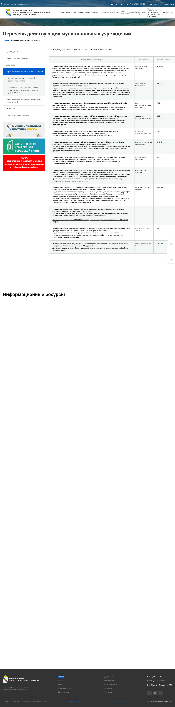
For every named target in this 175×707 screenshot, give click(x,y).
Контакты (165, 12)
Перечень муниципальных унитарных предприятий (23, 100)
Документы (106, 12)
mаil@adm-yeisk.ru (157, 681)
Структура (10, 65)
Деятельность (96, 12)
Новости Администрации (17, 115)
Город (75, 12)
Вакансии (10, 109)
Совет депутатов (125, 12)
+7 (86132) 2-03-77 (137, 4)
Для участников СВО (142, 12)
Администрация (84, 12)
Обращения (116, 12)
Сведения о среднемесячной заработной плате (21, 79)
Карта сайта (120, 701)
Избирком (133, 12)
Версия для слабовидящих (163, 4)
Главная (62, 12)
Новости (69, 12)
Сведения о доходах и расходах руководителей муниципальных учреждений (23, 90)
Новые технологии (165, 701)
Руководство (12, 51)
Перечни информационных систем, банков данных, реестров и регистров (154, 12)
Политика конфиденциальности (81, 701)
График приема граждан (17, 58)
